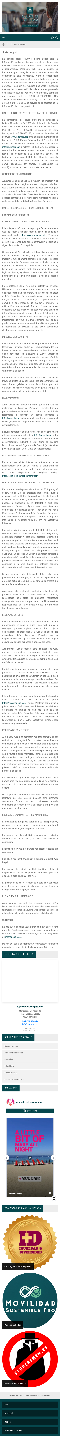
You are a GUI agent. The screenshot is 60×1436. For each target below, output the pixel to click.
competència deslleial (13, 1053)
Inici (6, 1405)
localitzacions (10, 1073)
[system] (52, 37)
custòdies (8, 1059)
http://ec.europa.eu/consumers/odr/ (20, 476)
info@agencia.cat (11, 147)
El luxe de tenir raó (18, 44)
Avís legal (8, 1413)
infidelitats (9, 1066)
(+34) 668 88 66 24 (30, 1021)
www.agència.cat (19, 136)
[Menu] (3, 37)
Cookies (7, 1422)
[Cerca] (56, 37)
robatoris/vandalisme (14, 1079)
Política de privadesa (13, 1430)
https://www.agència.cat (33, 235)
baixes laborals (11, 1046)
